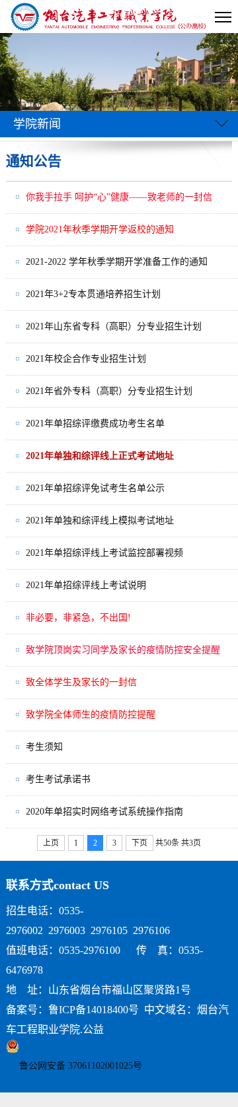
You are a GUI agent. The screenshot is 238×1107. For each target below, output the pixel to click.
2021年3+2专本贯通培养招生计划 (93, 294)
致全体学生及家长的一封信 (81, 682)
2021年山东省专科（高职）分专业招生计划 (114, 326)
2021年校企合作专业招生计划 (86, 359)
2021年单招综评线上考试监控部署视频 (104, 553)
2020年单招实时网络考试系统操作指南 (104, 812)
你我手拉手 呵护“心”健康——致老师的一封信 (119, 197)
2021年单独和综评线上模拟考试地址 (100, 520)
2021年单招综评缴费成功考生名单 (95, 423)
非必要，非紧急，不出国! (78, 617)
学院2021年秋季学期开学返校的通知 (100, 229)
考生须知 (44, 747)
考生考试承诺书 (58, 779)
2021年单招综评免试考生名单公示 (95, 488)
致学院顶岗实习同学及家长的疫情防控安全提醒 (123, 650)
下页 (139, 843)
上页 (51, 843)
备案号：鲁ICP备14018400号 (72, 1009)
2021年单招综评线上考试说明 (86, 585)
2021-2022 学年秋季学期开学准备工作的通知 (117, 262)
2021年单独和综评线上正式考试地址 (100, 456)
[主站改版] (109, 16)
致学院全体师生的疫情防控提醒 (90, 715)
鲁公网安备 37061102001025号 (80, 1066)
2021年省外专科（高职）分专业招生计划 (109, 391)
